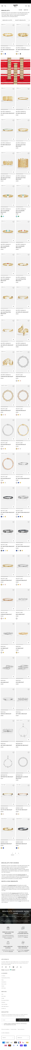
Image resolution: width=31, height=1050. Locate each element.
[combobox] (23, 527)
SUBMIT (23, 529)
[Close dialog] (30, 517)
